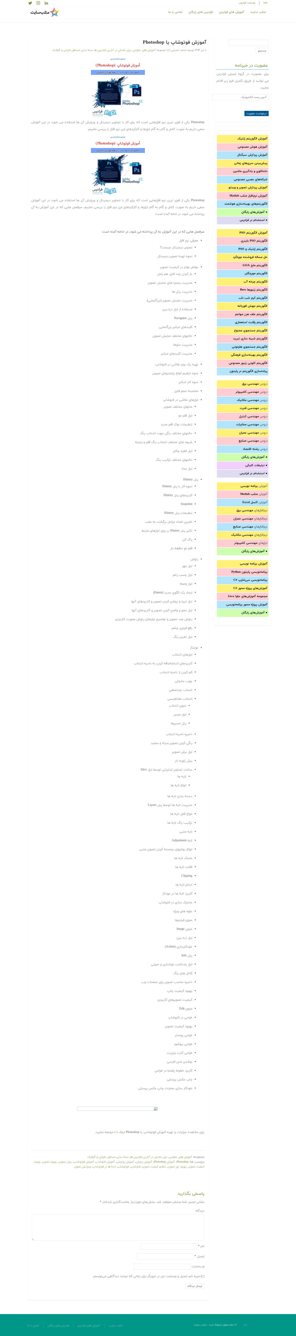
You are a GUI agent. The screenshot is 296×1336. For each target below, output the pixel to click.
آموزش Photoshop (164, 1162)
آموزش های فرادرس (231, 12)
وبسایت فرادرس (247, 2)
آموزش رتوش (144, 1162)
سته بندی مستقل (82, 50)
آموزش (253, 486)
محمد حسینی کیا (177, 50)
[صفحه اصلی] (45, 12)
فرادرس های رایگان (200, 12)
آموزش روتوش (125, 1162)
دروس (254, 384)
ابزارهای (250, 543)
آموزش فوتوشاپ (84, 1162)
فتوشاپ (136, 1167)
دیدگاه (200, 1211)
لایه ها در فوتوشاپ (104, 1167)
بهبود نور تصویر (177, 1167)
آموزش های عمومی (144, 50)
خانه (265, 2)
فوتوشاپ (123, 1167)
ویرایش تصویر (82, 1167)
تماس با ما (175, 12)
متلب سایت (258, 12)
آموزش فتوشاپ (105, 1162)
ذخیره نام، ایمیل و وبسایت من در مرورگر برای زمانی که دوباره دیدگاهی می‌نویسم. (147, 1276)
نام (201, 1246)
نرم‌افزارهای (251, 510)
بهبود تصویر (49, 1162)
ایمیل (199, 1256)
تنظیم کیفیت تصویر (154, 1167)
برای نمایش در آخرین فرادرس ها (112, 50)
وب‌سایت (197, 1266)
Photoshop (182, 1162)
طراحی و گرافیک (61, 50)
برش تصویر (65, 1162)
